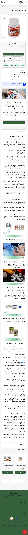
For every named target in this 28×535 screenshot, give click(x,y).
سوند (23, 480)
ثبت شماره (14, 122)
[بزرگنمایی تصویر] (4, 19)
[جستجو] (3, 6)
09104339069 (9, 60)
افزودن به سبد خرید (14, 54)
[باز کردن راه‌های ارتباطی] (25, 532)
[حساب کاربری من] (4, 2)
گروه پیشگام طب (13, 531)
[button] (14, 84)
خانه (25, 13)
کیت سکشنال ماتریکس (8, 465)
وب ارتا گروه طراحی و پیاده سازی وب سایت (12, 533)
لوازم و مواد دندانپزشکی (18, 13)
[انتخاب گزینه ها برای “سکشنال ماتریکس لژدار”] (20, 472)
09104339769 (18, 60)
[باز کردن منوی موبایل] (26, 2)
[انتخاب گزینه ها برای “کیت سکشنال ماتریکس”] (7, 472)
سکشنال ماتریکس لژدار (21, 465)
